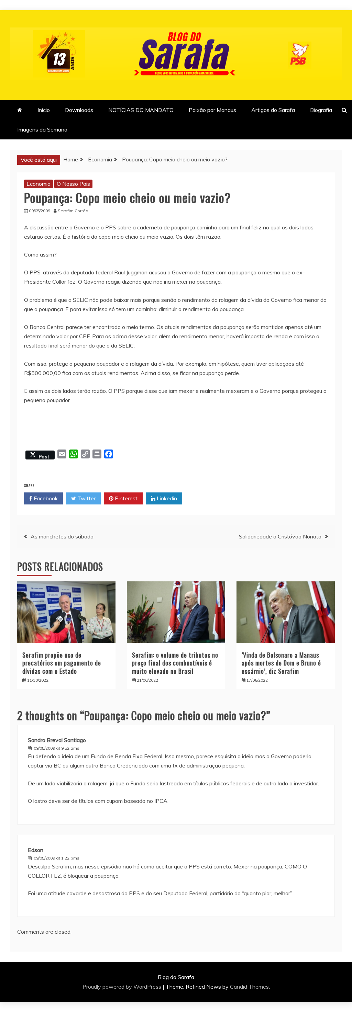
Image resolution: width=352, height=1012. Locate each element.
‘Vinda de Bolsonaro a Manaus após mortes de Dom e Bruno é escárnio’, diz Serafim (281, 662)
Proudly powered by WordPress (122, 986)
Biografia (321, 109)
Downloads (79, 109)
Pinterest (125, 498)
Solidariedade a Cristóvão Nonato (280, 536)
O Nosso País (73, 183)
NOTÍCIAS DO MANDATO (141, 109)
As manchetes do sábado (62, 536)
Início (43, 109)
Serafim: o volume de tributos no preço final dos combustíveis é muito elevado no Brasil (175, 662)
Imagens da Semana (42, 129)
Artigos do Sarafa (273, 109)
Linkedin (166, 498)
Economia (38, 183)
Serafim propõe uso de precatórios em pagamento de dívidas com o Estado (61, 662)
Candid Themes (249, 986)
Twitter (86, 498)
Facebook (45, 498)
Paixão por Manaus (212, 109)
